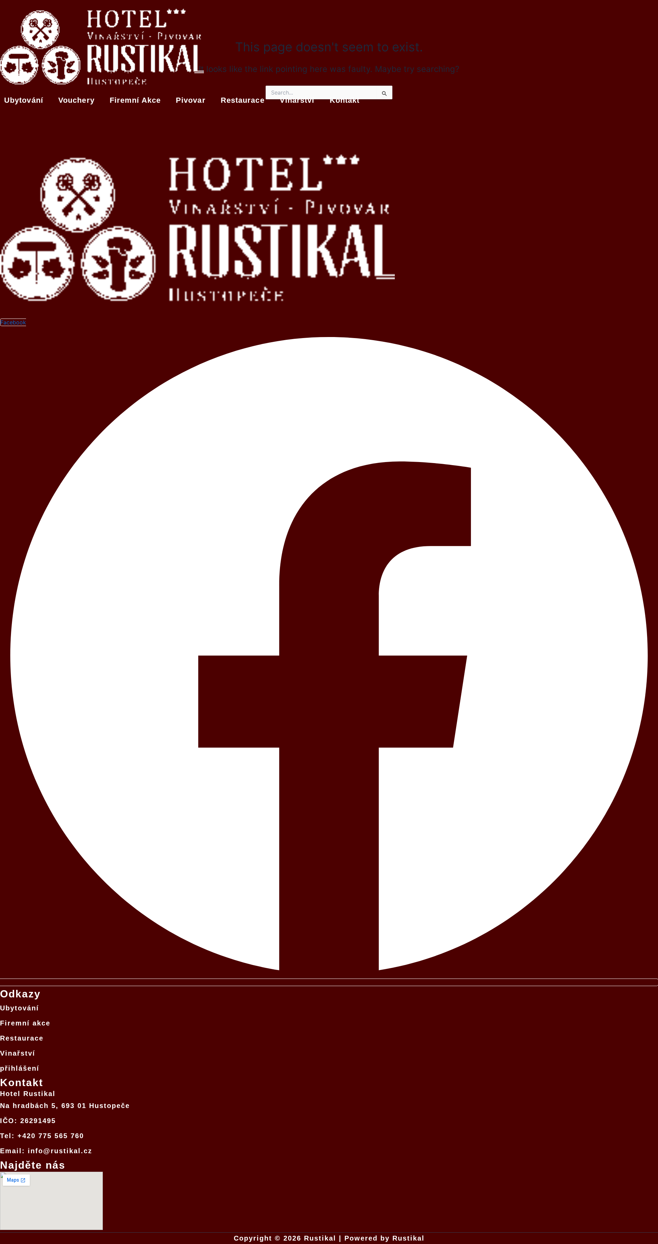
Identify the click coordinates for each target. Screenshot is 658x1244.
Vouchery (76, 100)
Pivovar (191, 100)
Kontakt (345, 100)
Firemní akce (135, 100)
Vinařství (297, 100)
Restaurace (243, 100)
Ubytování (23, 100)
